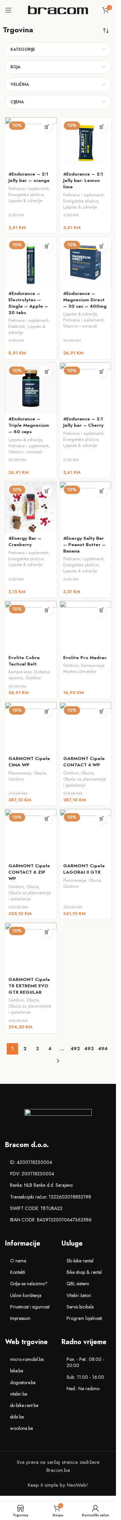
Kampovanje (19, 672)
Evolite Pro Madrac (85, 657)
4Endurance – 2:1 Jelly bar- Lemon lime (83, 180)
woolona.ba (21, 1428)
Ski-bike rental (80, 1260)
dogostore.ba (23, 1382)
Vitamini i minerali (80, 326)
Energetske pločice (25, 194)
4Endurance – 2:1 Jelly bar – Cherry (83, 422)
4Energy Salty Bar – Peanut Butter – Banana (84, 544)
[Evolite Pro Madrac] (85, 626)
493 (89, 1048)
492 (75, 1048)
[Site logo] (58, 9)
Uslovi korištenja (25, 1295)
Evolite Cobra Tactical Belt (24, 660)
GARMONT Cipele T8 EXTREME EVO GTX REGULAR (29, 985)
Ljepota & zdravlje (25, 200)
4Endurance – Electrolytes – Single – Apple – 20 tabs (28, 303)
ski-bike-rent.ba (24, 1405)
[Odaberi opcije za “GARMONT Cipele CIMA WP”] (47, 711)
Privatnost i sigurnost (29, 1306)
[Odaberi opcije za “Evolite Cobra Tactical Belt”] (47, 610)
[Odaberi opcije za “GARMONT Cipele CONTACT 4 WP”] (102, 711)
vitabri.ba (18, 1394)
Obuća (40, 773)
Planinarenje (19, 773)
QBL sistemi (78, 1283)
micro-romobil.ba (27, 1359)
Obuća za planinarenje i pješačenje (84, 782)
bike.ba (16, 1370)
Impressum (20, 1318)
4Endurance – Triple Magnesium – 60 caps (28, 425)
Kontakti (17, 1272)
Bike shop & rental (84, 1272)
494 (103, 1048)
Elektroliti (16, 326)
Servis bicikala (80, 1306)
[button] (47, 126)
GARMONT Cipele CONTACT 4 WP (84, 761)
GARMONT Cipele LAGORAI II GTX (84, 869)
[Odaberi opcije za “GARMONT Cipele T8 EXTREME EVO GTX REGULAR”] (47, 932)
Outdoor (33, 678)
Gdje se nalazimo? (28, 1283)
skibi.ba (17, 1416)
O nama (18, 1260)
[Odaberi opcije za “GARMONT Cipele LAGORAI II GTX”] (102, 818)
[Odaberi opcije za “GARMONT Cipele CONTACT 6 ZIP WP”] (47, 818)
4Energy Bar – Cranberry (24, 541)
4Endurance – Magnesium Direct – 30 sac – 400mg (85, 299)
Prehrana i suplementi (28, 188)
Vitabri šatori (79, 1295)
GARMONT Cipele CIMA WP (29, 761)
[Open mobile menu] (8, 10)
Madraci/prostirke (79, 671)
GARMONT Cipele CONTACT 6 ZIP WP (29, 872)
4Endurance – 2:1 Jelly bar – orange (29, 177)
